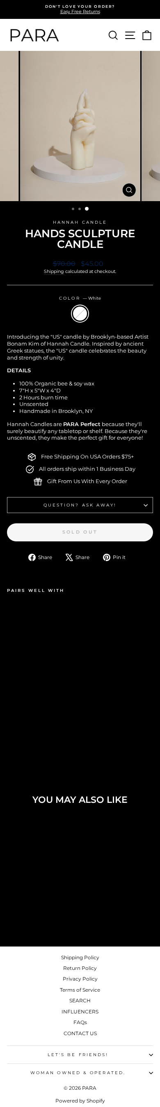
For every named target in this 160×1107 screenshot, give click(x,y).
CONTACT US (80, 1033)
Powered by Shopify (80, 1101)
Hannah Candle (80, 222)
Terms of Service (80, 990)
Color (80, 298)
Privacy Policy (80, 979)
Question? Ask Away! (80, 505)
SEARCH (80, 1000)
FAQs (80, 1022)
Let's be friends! (78, 1054)
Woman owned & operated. (78, 1072)
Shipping (54, 271)
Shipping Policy (80, 957)
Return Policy (80, 968)
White (80, 313)
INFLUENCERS (80, 1011)
